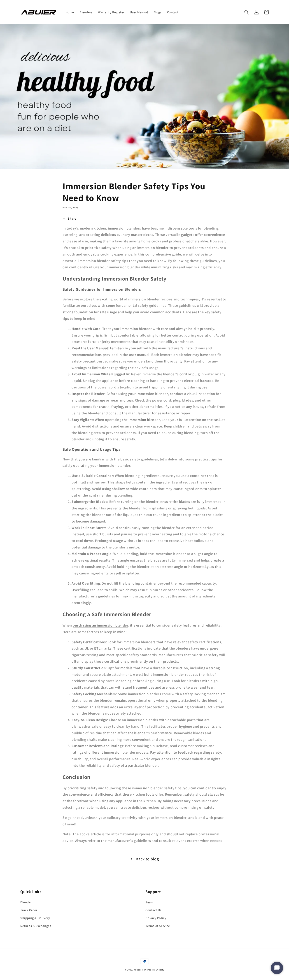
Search (150, 902)
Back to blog (147, 859)
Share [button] (72, 218)
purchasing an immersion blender (100, 625)
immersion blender (144, 419)
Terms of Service (157, 926)
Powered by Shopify (153, 969)
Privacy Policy (155, 918)
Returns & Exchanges (35, 926)
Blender (26, 902)
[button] (247, 12)
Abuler (137, 969)
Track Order (28, 910)
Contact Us (153, 910)
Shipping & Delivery (35, 918)
